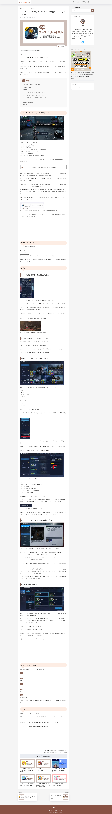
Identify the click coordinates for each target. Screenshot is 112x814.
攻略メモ (25, 89)
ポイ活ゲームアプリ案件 (55, 750)
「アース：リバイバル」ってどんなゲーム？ (33, 84)
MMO (65, 752)
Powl (21, 250)
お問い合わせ (90, 2)
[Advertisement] (43, 228)
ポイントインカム (24, 254)
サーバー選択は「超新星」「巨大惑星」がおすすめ (34, 92)
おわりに (25, 104)
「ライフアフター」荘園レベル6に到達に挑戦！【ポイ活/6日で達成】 (40, 167)
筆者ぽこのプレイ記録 (28, 102)
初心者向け (83, 2)
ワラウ (21, 252)
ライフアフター (58, 159)
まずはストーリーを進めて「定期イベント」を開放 (34, 93)
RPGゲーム (64, 750)
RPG (62, 752)
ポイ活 (49, 752)
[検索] (92, 10)
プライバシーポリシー (60, 810)
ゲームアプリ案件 (56, 752)
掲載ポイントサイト (27, 87)
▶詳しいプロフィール (77, 38)
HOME (57, 807)
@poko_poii (43, 57)
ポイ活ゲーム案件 (75, 2)
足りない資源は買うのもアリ (30, 99)
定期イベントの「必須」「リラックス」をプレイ (34, 95)
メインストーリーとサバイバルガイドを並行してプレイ (35, 97)
